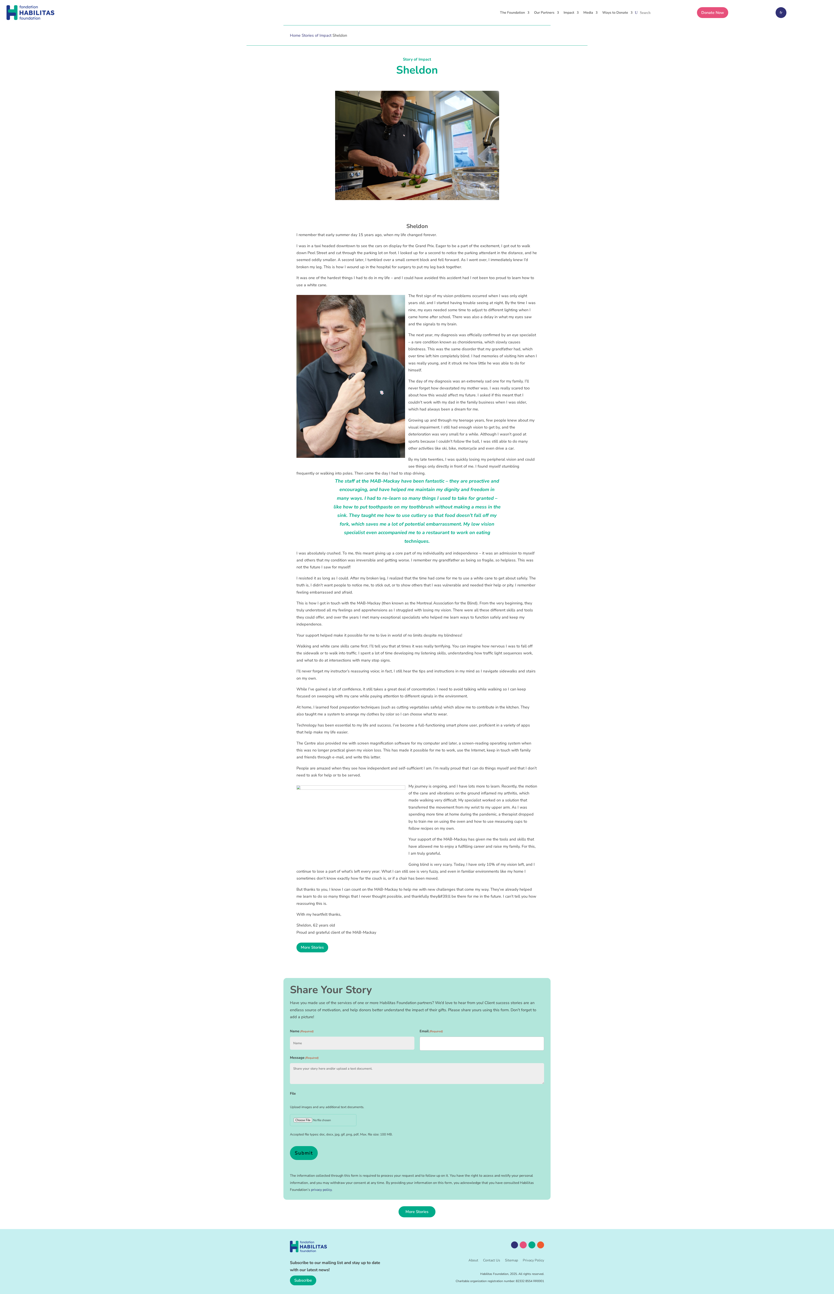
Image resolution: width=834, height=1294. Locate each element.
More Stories (312, 947)
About (473, 1261)
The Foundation (512, 12)
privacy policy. (322, 1189)
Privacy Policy (533, 1261)
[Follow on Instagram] (523, 1244)
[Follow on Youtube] (540, 1244)
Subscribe (303, 1280)
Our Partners (544, 12)
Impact (569, 12)
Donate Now (712, 12)
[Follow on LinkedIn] (531, 1244)
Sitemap (511, 1261)
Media (588, 12)
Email (431, 1031)
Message (304, 1057)
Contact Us (491, 1261)
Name (302, 1031)
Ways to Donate (615, 12)
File (293, 1093)
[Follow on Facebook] (514, 1244)
